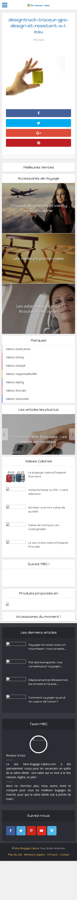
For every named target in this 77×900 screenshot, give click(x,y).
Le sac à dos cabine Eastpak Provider (48, 544)
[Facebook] (10, 830)
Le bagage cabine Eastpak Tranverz (47, 474)
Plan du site (15, 854)
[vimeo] (51, 830)
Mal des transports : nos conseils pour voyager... (45, 664)
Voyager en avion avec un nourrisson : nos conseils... (47, 646)
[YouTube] (41, 830)
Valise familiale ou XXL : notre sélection (48, 492)
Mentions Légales (34, 854)
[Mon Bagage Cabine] (38, 4)
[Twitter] (21, 830)
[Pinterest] (31, 830)
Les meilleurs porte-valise (38, 258)
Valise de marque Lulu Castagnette (43, 527)
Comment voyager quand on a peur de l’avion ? (46, 699)
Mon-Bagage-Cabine (27, 848)
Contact (64, 854)
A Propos (52, 854)
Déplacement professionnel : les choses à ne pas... (48, 682)
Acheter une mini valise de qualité (46, 509)
